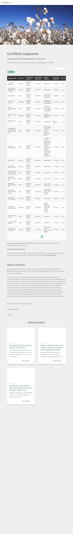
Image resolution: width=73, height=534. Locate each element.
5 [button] (51, 236)
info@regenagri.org (53, 253)
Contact (63, 83)
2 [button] (44, 236)
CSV (11, 72)
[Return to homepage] (7, 2)
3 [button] (46, 236)
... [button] (39, 236)
